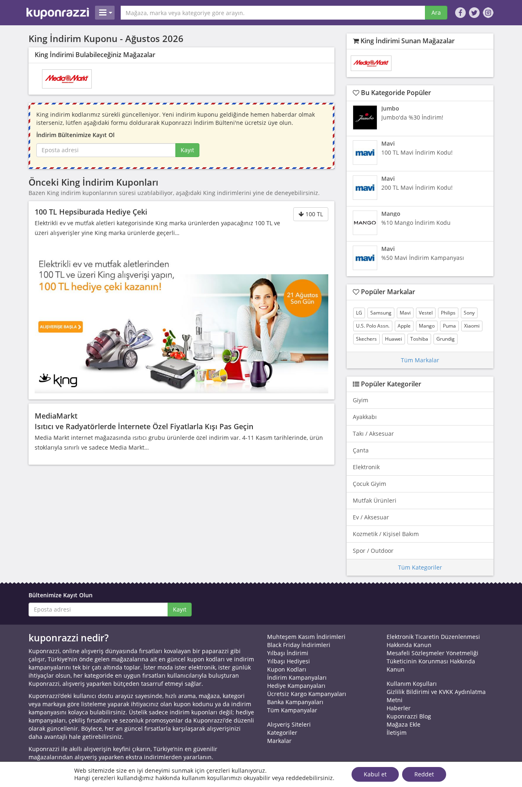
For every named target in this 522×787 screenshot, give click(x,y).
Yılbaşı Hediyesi (288, 661)
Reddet (424, 774)
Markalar (279, 741)
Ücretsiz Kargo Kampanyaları (306, 694)
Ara (436, 12)
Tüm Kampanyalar (292, 710)
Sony (469, 312)
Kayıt (187, 150)
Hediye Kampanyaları (296, 685)
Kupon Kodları (286, 669)
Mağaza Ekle (403, 724)
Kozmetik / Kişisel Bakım (386, 534)
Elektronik (366, 467)
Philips (448, 312)
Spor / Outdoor (373, 550)
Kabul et (375, 774)
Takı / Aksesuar (373, 433)
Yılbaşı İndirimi (287, 653)
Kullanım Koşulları (412, 683)
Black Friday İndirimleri (298, 645)
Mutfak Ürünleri (374, 500)
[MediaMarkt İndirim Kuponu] (67, 79)
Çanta (361, 450)
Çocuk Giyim (369, 484)
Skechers (366, 338)
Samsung (381, 312)
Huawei (393, 338)
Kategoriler (282, 732)
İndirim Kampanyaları (297, 677)
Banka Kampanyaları (295, 702)
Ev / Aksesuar (371, 517)
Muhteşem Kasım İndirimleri (306, 637)
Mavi (405, 312)
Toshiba (419, 338)
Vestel (426, 312)
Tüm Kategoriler (420, 567)
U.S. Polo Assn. (372, 325)
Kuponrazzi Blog (409, 716)
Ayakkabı (365, 417)
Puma (449, 325)
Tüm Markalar (420, 360)
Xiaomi (472, 325)
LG (359, 312)
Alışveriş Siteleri (289, 724)
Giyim (360, 400)
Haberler (399, 708)
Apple (404, 325)
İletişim (397, 732)
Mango (427, 325)
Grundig (445, 338)
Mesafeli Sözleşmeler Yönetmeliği (432, 653)
